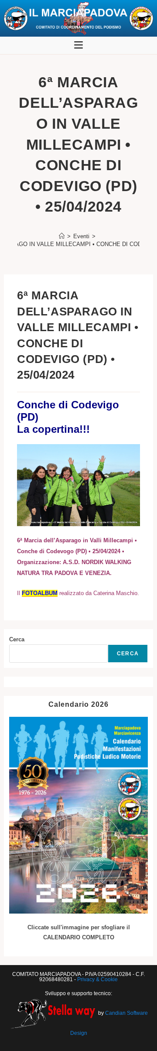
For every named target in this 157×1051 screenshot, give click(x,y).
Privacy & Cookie (97, 979)
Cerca (16, 639)
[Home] (62, 236)
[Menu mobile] (78, 45)
